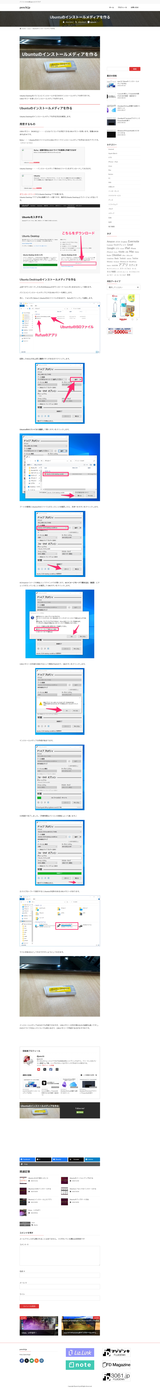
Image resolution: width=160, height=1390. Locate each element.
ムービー (110, 275)
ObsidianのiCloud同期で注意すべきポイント (69, 1092)
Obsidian (116, 255)
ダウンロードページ (27, 194)
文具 (109, 218)
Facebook (110, 245)
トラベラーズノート (122, 272)
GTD (110, 157)
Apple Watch (112, 153)
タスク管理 (111, 272)
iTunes (116, 252)
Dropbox (124, 242)
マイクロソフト (134, 272)
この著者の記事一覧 (90, 1075)
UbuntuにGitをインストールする (39, 1189)
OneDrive (110, 258)
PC (109, 178)
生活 (109, 222)
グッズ (110, 200)
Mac (38, 1087)
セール (134, 268)
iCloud (122, 248)
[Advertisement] (39, 1137)
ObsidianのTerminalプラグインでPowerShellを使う (88, 1092)
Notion (110, 174)
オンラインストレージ (113, 268)
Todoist (123, 258)
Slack (116, 258)
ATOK (118, 242)
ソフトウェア (55, 1087)
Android (111, 149)
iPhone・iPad (113, 162)
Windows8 (116, 261)
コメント (24, 1244)
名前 (22, 1271)
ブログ (110, 209)
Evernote (133, 241)
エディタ (133, 265)
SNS (109, 182)
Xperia (109, 265)
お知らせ (111, 187)
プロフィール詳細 (48, 1065)
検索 (135, 69)
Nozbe (109, 255)
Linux (33, 1222)
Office (123, 255)
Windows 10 (124, 262)
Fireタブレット (120, 245)
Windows (110, 262)
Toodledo (129, 258)
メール (23, 1283)
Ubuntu (35, 1225)
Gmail (130, 244)
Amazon (111, 241)
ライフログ (122, 275)
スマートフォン (125, 268)
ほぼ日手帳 (115, 265)
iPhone (133, 248)
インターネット (113, 191)
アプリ (123, 264)
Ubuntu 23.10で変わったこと (38, 1178)
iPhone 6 (110, 252)
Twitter (135, 258)
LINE (126, 252)
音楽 (128, 275)
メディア (111, 213)
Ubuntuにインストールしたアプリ (40, 1199)
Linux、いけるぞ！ (34, 1210)
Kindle (122, 251)
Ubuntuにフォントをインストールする (83, 1189)
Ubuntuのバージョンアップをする (81, 1178)
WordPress (132, 262)
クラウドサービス (114, 195)
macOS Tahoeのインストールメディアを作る (31, 1092)
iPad (127, 247)
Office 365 (129, 255)
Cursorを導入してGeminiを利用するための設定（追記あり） (50, 1093)
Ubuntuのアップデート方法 (79, 1199)
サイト (22, 1294)
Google (111, 248)
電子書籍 (111, 226)
